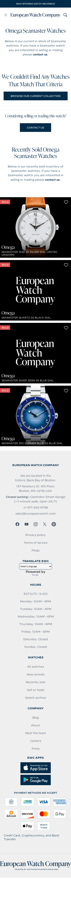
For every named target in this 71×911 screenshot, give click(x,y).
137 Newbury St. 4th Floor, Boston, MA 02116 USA (35, 488)
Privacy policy (35, 534)
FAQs (36, 550)
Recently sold (35, 682)
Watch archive (35, 697)
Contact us (35, 127)
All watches (35, 666)
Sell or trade (35, 689)
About (35, 725)
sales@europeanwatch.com (35, 513)
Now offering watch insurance (35, 4)
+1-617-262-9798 (35, 507)
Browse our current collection (36, 96)
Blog (35, 717)
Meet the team (35, 733)
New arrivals (35, 674)
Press (36, 748)
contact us (40, 54)
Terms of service (36, 542)
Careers (35, 740)
